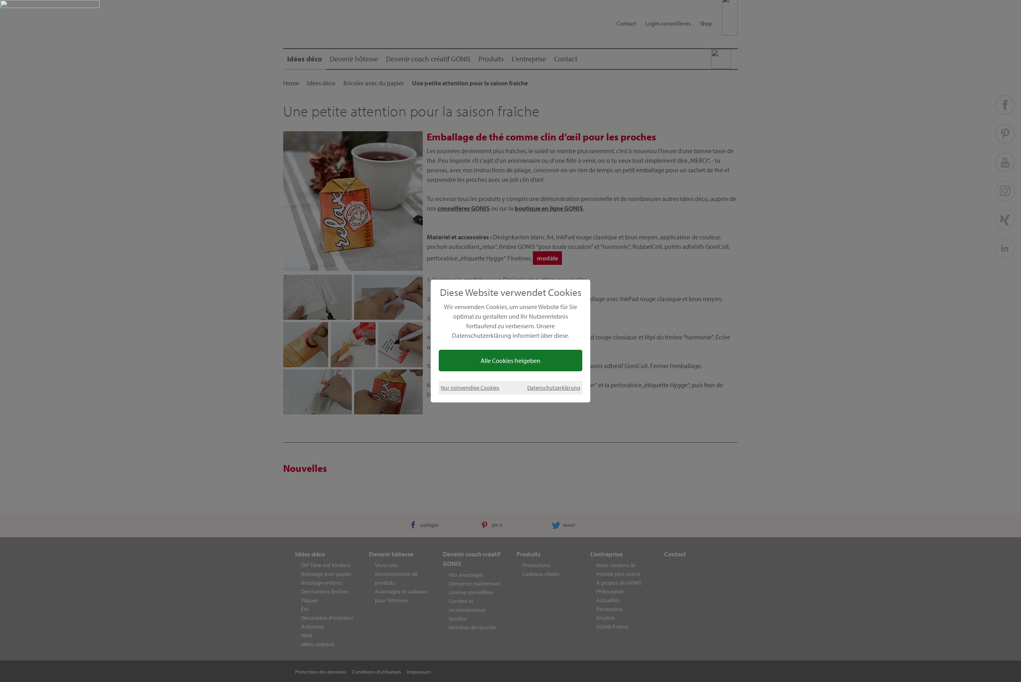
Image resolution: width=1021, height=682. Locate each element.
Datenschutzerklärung (553, 387)
